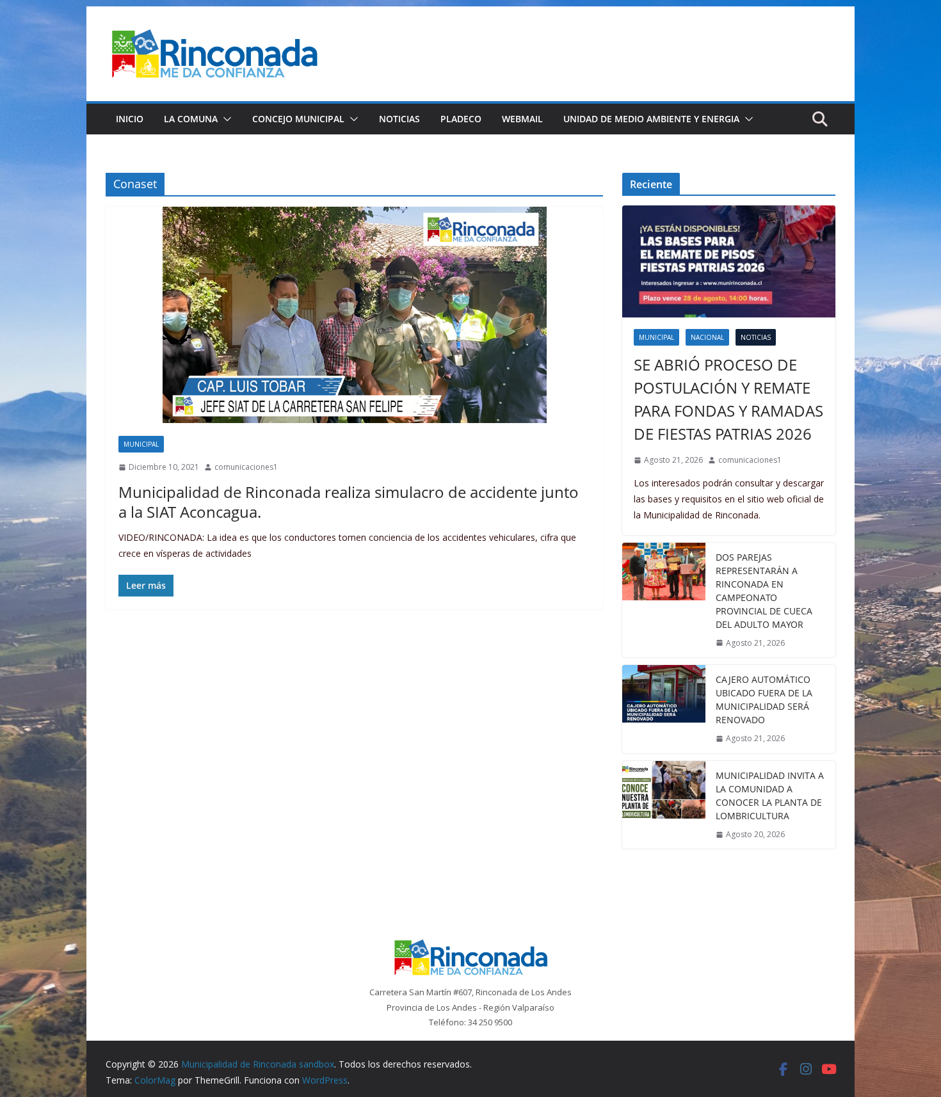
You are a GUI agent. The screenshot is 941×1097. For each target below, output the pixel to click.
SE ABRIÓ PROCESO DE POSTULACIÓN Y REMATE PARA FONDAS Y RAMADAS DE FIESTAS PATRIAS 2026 (728, 399)
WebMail (522, 119)
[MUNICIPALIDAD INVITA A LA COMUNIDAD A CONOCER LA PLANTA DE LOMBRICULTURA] (663, 805)
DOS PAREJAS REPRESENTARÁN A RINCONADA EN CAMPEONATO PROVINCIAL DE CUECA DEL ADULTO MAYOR (764, 590)
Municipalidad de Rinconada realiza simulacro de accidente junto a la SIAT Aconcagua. (348, 501)
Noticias (399, 119)
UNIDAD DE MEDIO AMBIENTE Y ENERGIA (651, 119)
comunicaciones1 (246, 466)
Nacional (707, 337)
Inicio (129, 119)
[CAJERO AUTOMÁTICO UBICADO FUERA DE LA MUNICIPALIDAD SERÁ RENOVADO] (663, 709)
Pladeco (460, 119)
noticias (756, 337)
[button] (225, 119)
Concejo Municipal (298, 119)
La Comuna (191, 119)
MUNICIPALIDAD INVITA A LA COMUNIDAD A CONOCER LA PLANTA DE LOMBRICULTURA (770, 795)
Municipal (141, 444)
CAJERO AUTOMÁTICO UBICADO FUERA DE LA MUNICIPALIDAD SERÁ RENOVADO (764, 699)
